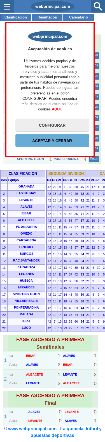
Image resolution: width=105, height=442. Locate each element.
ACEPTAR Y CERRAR (52, 140)
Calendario (78, 17)
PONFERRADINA (26, 307)
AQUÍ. (57, 109)
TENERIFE (26, 247)
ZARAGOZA (26, 267)
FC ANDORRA (26, 226)
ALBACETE (26, 220)
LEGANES (26, 274)
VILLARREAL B (26, 300)
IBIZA (26, 321)
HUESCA (26, 280)
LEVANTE (26, 200)
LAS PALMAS (26, 193)
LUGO (26, 327)
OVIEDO (26, 233)
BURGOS (26, 253)
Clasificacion (15, 17)
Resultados (47, 17)
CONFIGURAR (52, 125)
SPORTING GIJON (26, 294)
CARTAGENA (26, 240)
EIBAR (26, 213)
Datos (94, 158)
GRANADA (26, 186)
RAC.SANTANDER (26, 260)
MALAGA (26, 314)
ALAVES (26, 206)
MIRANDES (26, 287)
